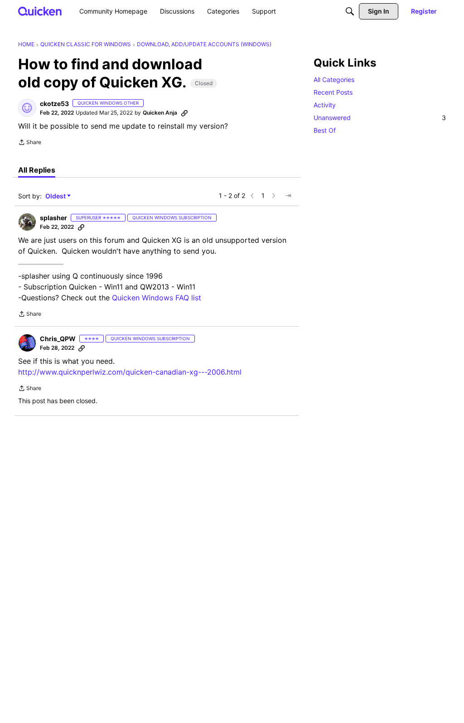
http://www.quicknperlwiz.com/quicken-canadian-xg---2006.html (130, 371)
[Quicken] (40, 11)
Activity (325, 105)
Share (29, 143)
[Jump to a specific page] (288, 195)
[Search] (350, 11)
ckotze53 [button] (54, 103)
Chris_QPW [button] (58, 338)
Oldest (56, 196)
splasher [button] (53, 218)
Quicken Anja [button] (160, 112)
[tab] (37, 170)
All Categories (334, 79)
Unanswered (380, 117)
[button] (27, 108)
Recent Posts (333, 92)
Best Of (325, 130)
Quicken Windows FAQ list (156, 297)
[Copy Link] (184, 113)
